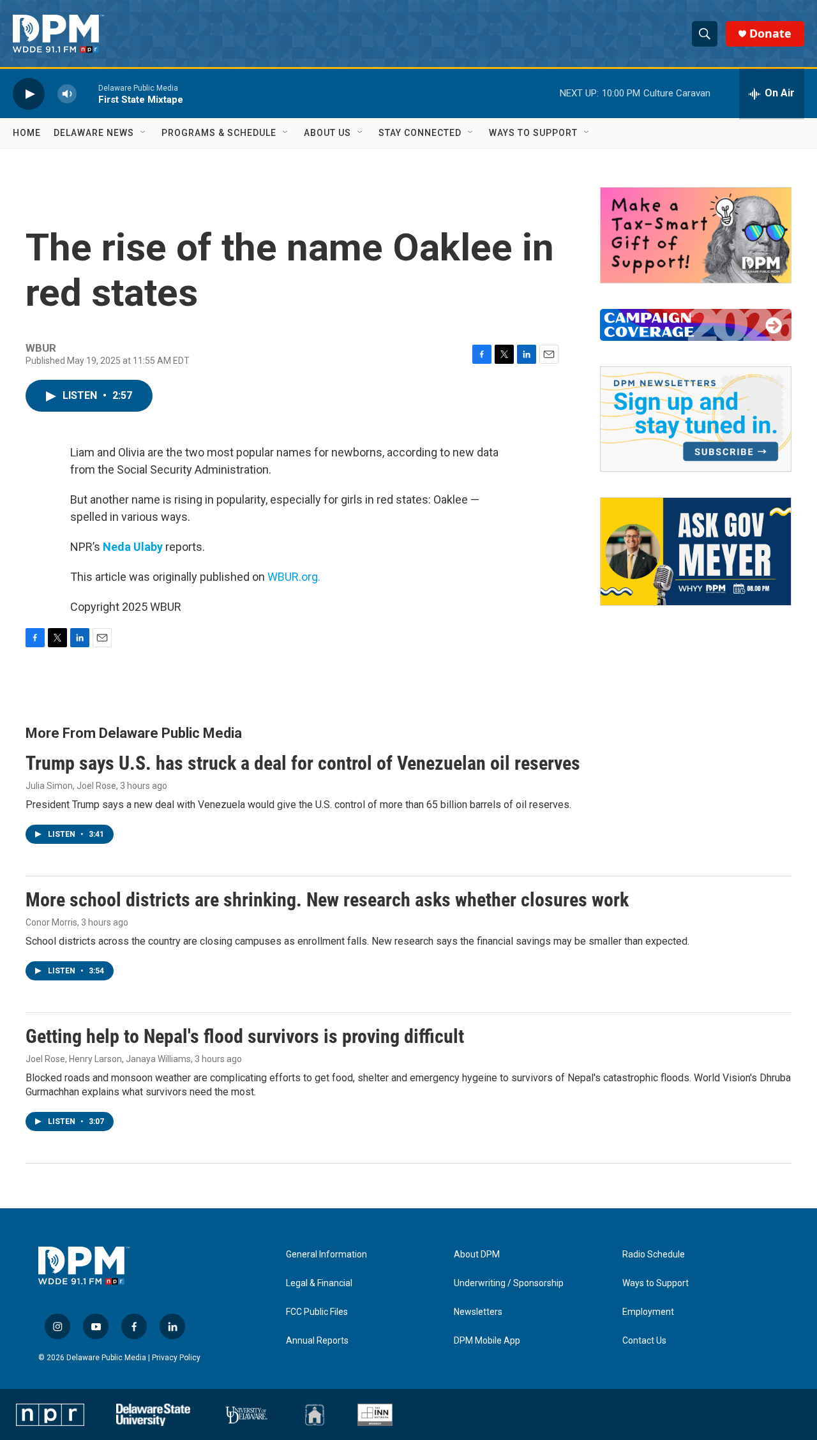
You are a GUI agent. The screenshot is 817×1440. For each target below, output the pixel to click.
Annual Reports (317, 1341)
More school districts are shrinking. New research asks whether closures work (327, 900)
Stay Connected (420, 133)
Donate (770, 33)
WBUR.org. (293, 576)
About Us (327, 133)
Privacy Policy (176, 1357)
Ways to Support (533, 133)
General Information (326, 1254)
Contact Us (644, 1341)
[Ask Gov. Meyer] (696, 551)
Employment (648, 1312)
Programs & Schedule (218, 133)
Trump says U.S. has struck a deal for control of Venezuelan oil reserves (303, 763)
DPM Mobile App (487, 1341)
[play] (29, 93)
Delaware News (94, 133)
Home (27, 133)
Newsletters (478, 1312)
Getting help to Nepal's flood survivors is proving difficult (245, 1036)
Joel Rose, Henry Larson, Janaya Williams (108, 1059)
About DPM (477, 1254)
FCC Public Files (317, 1312)
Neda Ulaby (133, 546)
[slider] (87, 93)
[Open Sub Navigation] (144, 133)
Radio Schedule (653, 1254)
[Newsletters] (696, 419)
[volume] (67, 93)
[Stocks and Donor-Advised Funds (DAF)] (696, 235)
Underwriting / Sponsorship (509, 1283)
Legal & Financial (319, 1283)
